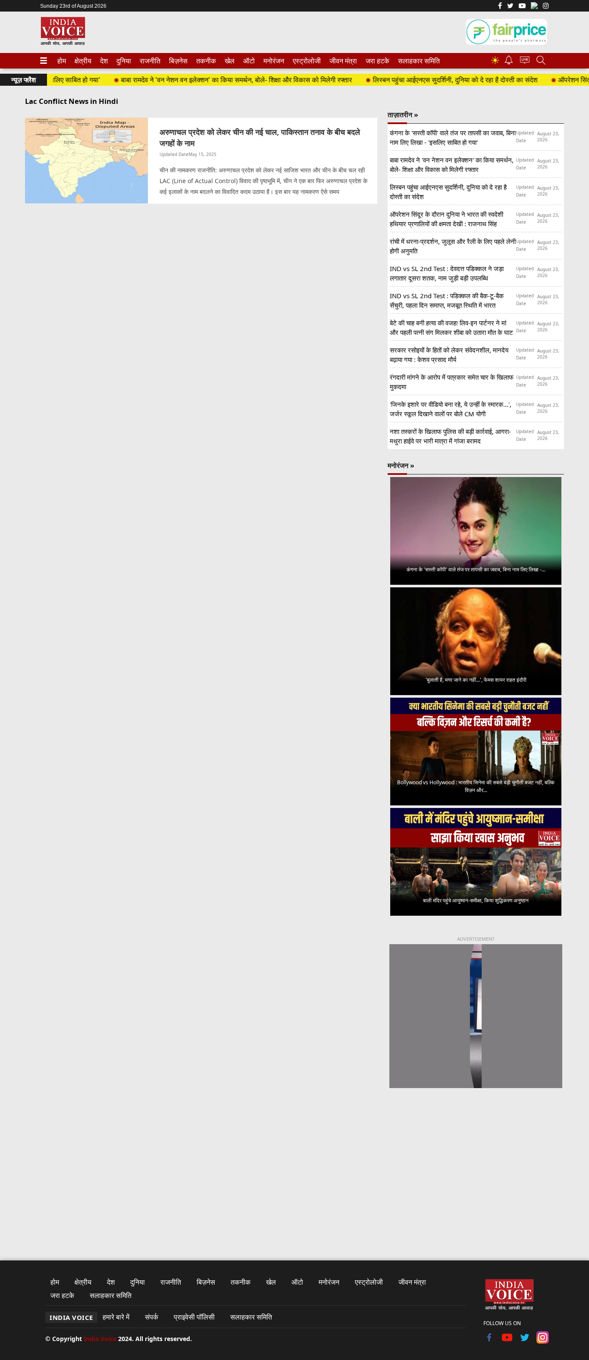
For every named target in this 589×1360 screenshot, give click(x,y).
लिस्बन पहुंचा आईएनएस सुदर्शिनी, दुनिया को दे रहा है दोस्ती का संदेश (435, 79)
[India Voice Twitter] (510, 6)
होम (61, 61)
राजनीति (149, 61)
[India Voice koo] (534, 7)
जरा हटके (376, 61)
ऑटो (248, 61)
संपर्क (151, 1317)
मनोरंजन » (401, 465)
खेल (229, 61)
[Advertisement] (476, 1166)
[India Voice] (62, 43)
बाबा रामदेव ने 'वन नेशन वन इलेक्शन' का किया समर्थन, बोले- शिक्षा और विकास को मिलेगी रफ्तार (216, 79)
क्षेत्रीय (82, 61)
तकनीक (204, 61)
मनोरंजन (272, 61)
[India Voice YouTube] (507, 1341)
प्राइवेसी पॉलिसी (194, 1317)
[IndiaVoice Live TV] (524, 61)
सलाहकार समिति (416, 61)
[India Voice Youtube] (522, 6)
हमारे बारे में (116, 1317)
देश (103, 61)
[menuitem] (61, 61)
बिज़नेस (177, 61)
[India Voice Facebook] (500, 6)
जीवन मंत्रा (341, 61)
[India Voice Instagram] (546, 6)
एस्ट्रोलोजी (305, 61)
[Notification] (508, 62)
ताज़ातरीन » (403, 114)
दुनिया (122, 61)
